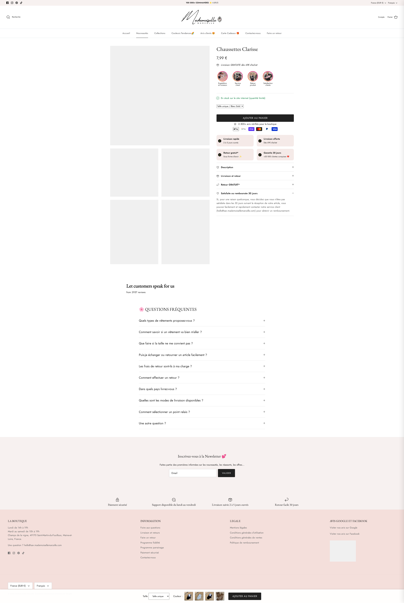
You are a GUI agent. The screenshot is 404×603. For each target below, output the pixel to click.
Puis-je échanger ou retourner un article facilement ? (173, 355)
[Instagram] (12, 3)
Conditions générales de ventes (246, 537)
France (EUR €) (377, 2)
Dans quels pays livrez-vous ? (158, 389)
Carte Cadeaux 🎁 (230, 33)
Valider (226, 473)
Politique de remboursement (244, 542)
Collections (159, 33)
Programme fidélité (150, 542)
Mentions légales (238, 527)
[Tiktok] (21, 3)
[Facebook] (7, 3)
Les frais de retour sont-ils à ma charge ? (165, 366)
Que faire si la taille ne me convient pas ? (166, 343)
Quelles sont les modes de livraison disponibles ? (171, 400)
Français (391, 2)
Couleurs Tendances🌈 (183, 33)
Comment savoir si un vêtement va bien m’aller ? (170, 332)
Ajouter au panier (255, 118)
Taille (145, 596)
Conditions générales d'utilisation (247, 532)
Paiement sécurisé (149, 552)
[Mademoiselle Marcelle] (202, 17)
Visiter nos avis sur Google (343, 527)
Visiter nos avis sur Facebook (344, 534)
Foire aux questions (150, 527)
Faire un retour (274, 33)
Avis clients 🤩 (207, 33)
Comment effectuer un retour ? (159, 377)
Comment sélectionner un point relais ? (164, 412)
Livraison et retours (150, 532)
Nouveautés (142, 33)
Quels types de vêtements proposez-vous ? (167, 320)
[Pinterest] (16, 3)
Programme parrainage (152, 547)
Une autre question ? (152, 423)
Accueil (126, 33)
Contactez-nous (253, 33)
